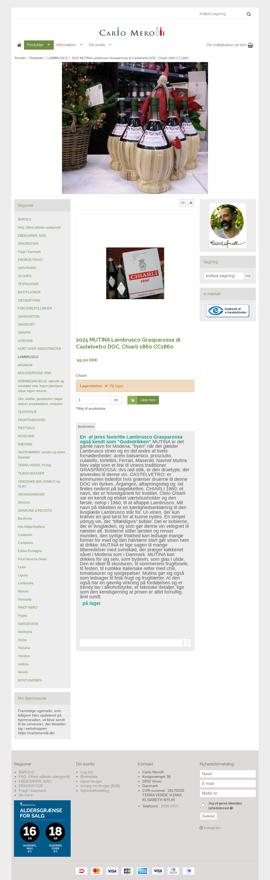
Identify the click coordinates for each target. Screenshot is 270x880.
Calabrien (25, 535)
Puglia (22, 616)
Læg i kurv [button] (148, 400)
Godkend (208, 816)
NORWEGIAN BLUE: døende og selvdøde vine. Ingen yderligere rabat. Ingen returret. (41, 386)
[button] (183, 202)
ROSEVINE (26, 436)
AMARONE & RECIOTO (35, 510)
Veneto (23, 672)
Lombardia (25, 583)
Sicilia (22, 640)
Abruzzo (24, 502)
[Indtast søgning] (225, 14)
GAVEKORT (26, 324)
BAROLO (24, 219)
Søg (247, 275)
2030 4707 (170, 806)
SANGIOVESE (28, 624)
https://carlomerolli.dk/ (36, 733)
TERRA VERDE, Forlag (34, 465)
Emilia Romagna (30, 551)
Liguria (23, 575)
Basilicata (25, 518)
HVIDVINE (25, 341)
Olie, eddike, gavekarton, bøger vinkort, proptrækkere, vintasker (40, 401)
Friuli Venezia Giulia (32, 559)
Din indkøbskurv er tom (227, 45)
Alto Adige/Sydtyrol (31, 527)
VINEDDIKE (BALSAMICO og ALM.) (39, 484)
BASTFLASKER (29, 292)
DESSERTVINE (29, 300)
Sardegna (25, 632)
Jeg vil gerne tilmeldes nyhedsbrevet (232, 805)
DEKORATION (28, 244)
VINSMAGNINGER (31, 494)
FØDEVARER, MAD (32, 236)
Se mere (26, 795)
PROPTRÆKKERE (31, 420)
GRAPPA (24, 333)
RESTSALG (26, 428)
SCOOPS (24, 276)
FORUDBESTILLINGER (35, 308)
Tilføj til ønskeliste (90, 408)
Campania (25, 543)
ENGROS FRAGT (30, 260)
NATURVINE (27, 268)
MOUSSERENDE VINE (34, 373)
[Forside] (19, 45)
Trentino (24, 656)
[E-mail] (228, 783)
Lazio (22, 567)
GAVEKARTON (29, 316)
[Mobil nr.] (228, 793)
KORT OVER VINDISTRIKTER (39, 349)
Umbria (23, 664)
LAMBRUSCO (28, 357)
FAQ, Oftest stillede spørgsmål (39, 227)
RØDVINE (25, 444)
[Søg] (249, 14)
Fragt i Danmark (29, 252)
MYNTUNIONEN (30, 680)
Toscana (24, 648)
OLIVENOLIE (27, 412)
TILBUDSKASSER (31, 473)
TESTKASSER (28, 284)
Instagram (212, 828)
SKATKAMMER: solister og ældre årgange (41, 454)
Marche (23, 591)
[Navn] (228, 773)
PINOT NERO (27, 607)
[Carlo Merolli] (135, 30)
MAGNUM (25, 365)
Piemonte (25, 599)
